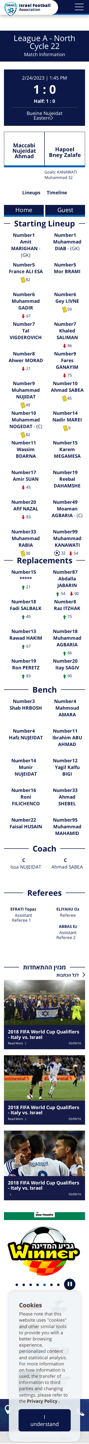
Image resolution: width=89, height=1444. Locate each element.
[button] (79, 7)
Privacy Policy (43, 1401)
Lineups (31, 192)
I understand (44, 1420)
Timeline (57, 192)
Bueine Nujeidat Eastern (45, 115)
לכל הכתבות (67, 975)
